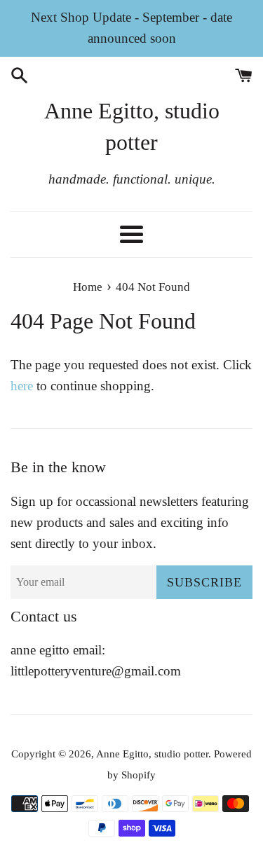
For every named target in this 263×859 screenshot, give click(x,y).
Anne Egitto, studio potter (132, 126)
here (22, 385)
